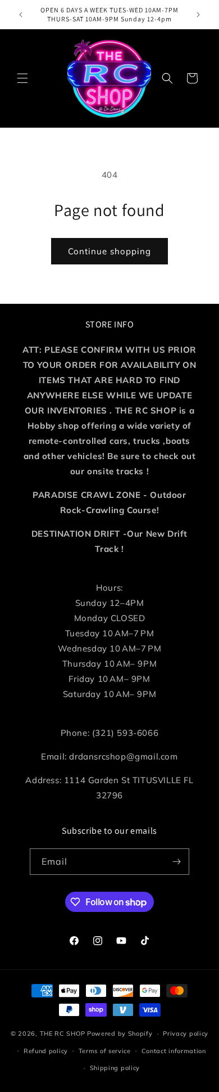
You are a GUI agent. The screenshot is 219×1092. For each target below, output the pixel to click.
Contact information (174, 1051)
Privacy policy (185, 1033)
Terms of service (105, 1051)
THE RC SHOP (63, 1033)
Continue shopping (109, 251)
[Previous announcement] (20, 14)
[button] (22, 78)
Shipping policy (115, 1068)
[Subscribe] (176, 861)
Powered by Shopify (120, 1033)
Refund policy (46, 1051)
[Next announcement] (198, 14)
